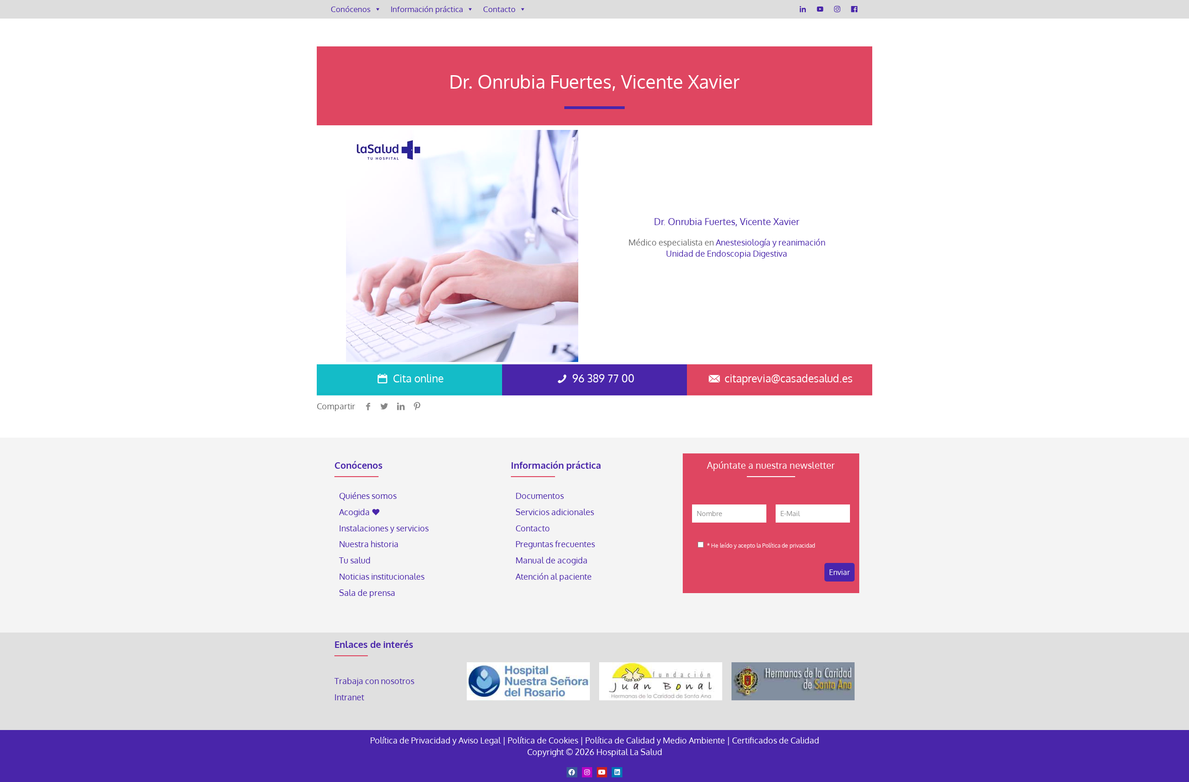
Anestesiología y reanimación (770, 242)
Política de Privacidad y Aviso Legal (436, 740)
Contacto (499, 9)
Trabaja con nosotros (374, 681)
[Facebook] (854, 9)
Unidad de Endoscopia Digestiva (726, 253)
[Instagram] (837, 9)
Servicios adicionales (555, 512)
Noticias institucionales (382, 576)
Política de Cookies (543, 740)
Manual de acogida (552, 560)
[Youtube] (602, 772)
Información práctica (427, 9)
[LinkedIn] (802, 9)
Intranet (350, 697)
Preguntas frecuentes (555, 544)
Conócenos (351, 9)
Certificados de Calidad (775, 740)
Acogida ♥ (359, 512)
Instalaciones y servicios (384, 528)
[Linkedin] (617, 772)
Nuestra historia (369, 544)
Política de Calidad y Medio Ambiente (655, 740)
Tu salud (355, 560)
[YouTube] (820, 9)
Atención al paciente (555, 576)
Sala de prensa (367, 593)
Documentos (540, 496)
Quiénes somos (368, 496)
